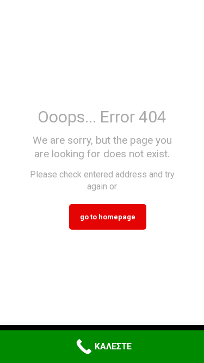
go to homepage (107, 217)
